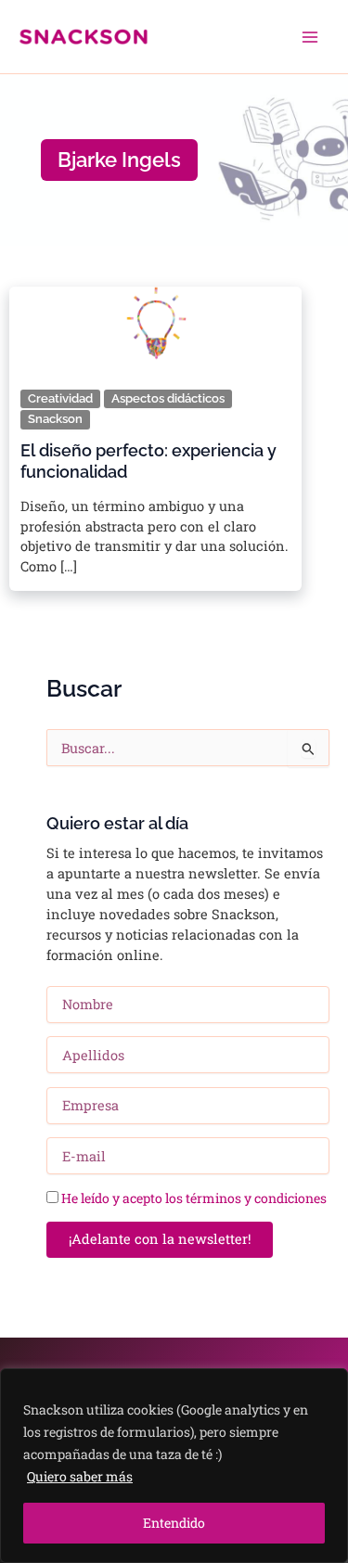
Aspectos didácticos (168, 398)
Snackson (55, 419)
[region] (174, 1465)
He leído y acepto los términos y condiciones (194, 1198)
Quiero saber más (80, 1476)
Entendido (174, 1522)
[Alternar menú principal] (309, 37)
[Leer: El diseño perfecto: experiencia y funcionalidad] (155, 322)
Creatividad (60, 398)
